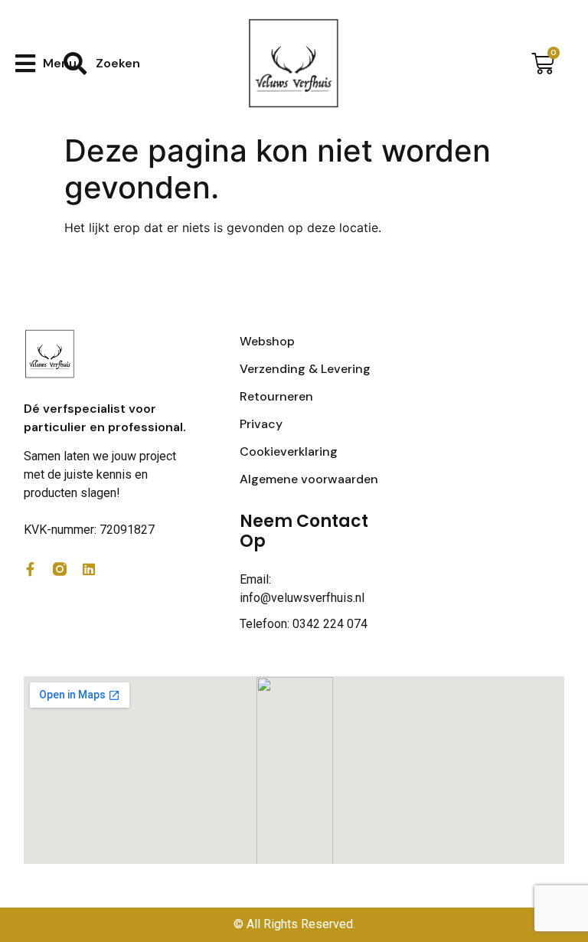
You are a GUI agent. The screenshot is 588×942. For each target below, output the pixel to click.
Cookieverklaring (289, 451)
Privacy (261, 424)
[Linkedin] (89, 569)
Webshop (267, 341)
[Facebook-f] (31, 569)
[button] (46, 63)
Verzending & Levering (305, 369)
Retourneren (276, 396)
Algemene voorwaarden (309, 479)
